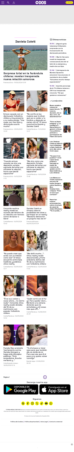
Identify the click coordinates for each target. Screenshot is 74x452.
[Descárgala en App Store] (55, 389)
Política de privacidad (32, 421)
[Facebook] (27, 403)
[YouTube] (46, 403)
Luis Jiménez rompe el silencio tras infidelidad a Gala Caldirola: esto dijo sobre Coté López (56, 146)
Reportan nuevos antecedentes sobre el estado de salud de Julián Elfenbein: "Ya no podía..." (56, 205)
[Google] (23, 403)
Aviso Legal (44, 421)
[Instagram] (32, 403)
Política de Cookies (17, 421)
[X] (37, 403)
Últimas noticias (59, 39)
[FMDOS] (40, 2)
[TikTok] (41, 403)
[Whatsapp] (50, 403)
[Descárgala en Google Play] (20, 389)
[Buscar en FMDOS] (8, 2)
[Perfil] (14, 2)
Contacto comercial (55, 421)
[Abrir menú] (3, 2)
